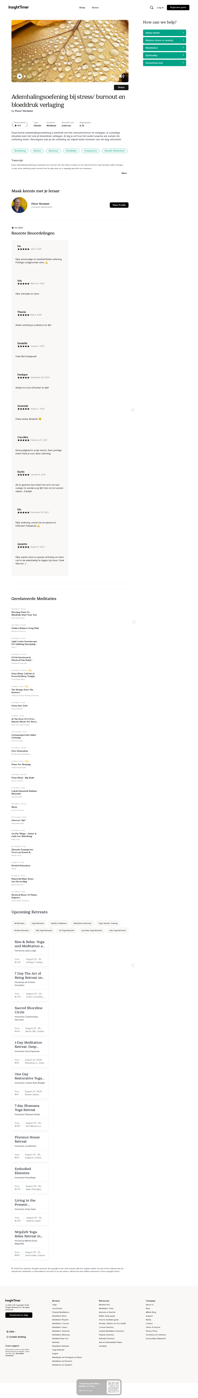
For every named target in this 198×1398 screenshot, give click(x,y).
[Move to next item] (132, 410)
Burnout (53, 150)
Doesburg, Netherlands (41, 207)
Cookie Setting (17, 1336)
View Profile (119, 205)
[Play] (19, 76)
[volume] (121, 76)
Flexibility (71, 150)
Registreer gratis (178, 7)
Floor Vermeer (24, 110)
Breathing (20, 150)
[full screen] (112, 76)
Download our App (19, 1315)
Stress (37, 150)
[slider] (25, 76)
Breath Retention (115, 150)
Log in (160, 7)
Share (121, 87)
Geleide (37, 125)
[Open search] (151, 7)
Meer (124, 173)
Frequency (90, 150)
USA (11, 1331)
